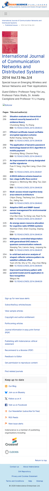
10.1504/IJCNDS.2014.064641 (28, 172)
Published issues (11, 25)
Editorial (8, 105)
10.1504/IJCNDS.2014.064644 (28, 266)
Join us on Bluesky (17, 392)
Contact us (14, 467)
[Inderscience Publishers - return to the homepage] (24, 4)
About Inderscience (31, 467)
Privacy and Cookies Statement (24, 476)
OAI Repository (24, 471)
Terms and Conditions (15, 481)
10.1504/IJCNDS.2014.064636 (28, 140)
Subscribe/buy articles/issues (18, 304)
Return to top (41, 460)
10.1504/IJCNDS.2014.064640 (28, 203)
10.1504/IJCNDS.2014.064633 (28, 128)
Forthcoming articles (14, 323)
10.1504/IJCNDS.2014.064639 (28, 281)
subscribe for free (31, 411)
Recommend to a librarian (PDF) (19, 350)
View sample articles (14, 311)
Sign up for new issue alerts (17, 298)
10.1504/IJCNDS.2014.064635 (28, 250)
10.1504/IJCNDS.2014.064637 (28, 219)
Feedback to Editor (13, 356)
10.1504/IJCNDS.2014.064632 (28, 156)
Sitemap (39, 481)
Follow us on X (15, 398)
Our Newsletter (16, 411)
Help (30, 481)
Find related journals (14, 371)
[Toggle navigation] (5, 13)
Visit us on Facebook (18, 405)
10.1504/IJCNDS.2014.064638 (28, 187)
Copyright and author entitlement (19, 317)
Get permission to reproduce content (21, 363)
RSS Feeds (13, 417)
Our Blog (12, 386)
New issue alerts (16, 423)
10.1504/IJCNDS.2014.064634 (28, 234)
